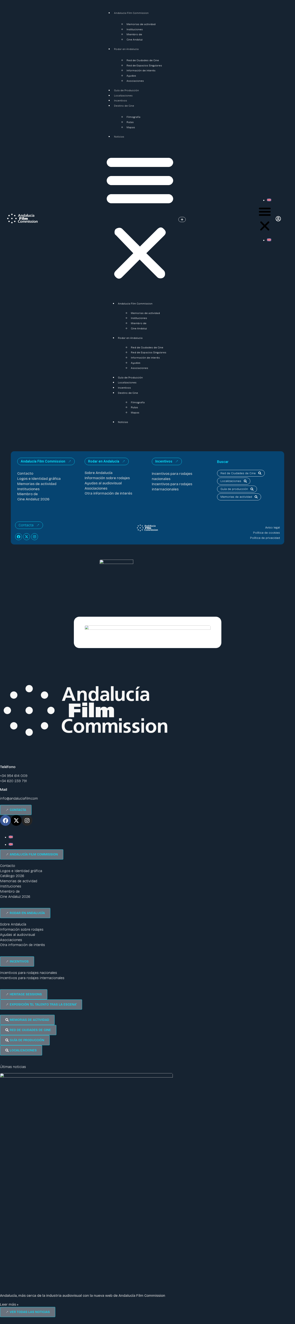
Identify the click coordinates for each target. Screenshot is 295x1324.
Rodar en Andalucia (126, 49)
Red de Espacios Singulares (144, 65)
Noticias (119, 136)
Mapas (131, 127)
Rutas (130, 122)
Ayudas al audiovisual (103, 483)
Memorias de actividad (141, 24)
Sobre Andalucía (99, 473)
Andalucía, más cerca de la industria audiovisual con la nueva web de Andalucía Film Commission (82, 1295)
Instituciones (135, 29)
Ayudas (131, 75)
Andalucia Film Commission (131, 12)
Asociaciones (135, 80)
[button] (140, 217)
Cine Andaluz (135, 39)
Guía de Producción (126, 90)
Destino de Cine (124, 105)
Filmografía (133, 116)
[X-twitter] (26, 536)
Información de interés (141, 70)
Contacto (25, 473)
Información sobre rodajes (107, 478)
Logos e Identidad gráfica (39, 478)
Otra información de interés (108, 493)
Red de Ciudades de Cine (143, 60)
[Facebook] (18, 536)
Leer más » (9, 1304)
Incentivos (120, 100)
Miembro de (134, 34)
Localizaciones (123, 95)
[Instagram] (34, 536)
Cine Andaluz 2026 (33, 499)
